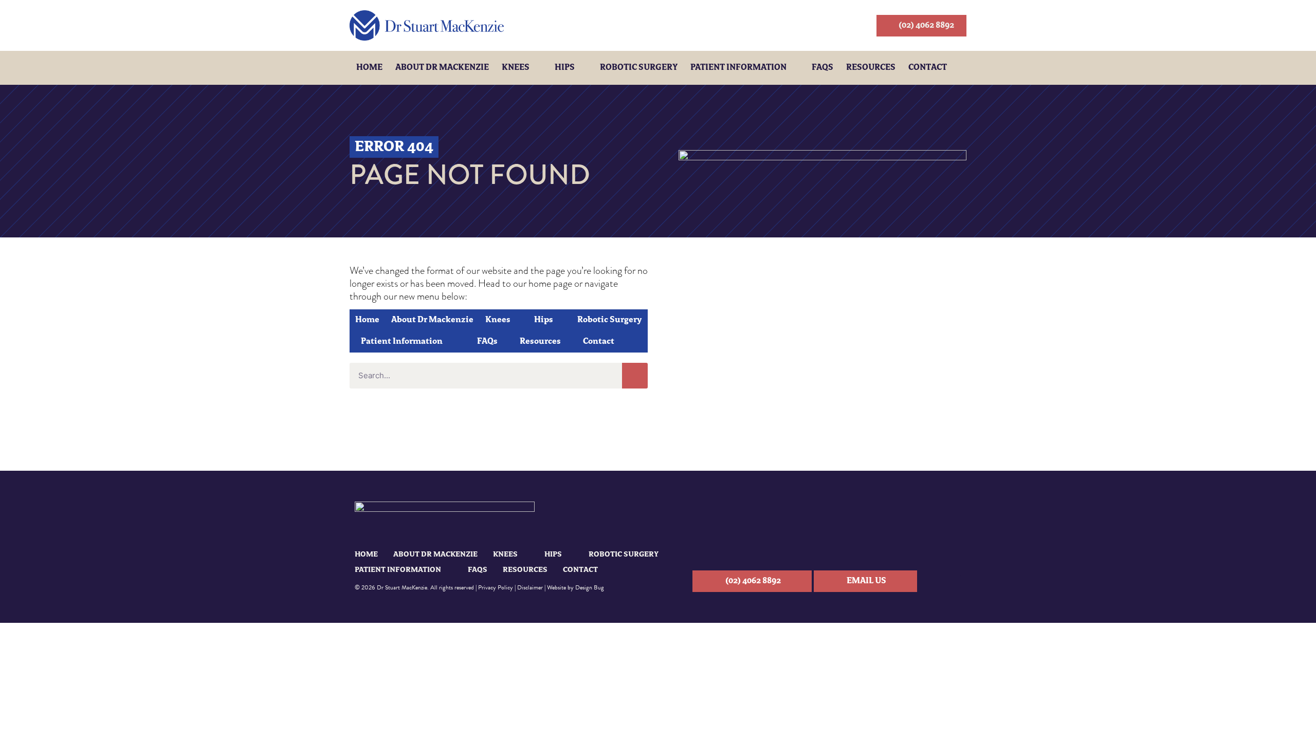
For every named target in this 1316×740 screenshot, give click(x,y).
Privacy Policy (495, 587)
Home (369, 67)
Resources (870, 67)
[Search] (635, 375)
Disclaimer (530, 587)
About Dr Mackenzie (442, 67)
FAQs (822, 67)
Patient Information (738, 67)
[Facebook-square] (954, 581)
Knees (515, 67)
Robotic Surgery (639, 67)
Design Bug (589, 587)
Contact (927, 67)
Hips (565, 67)
